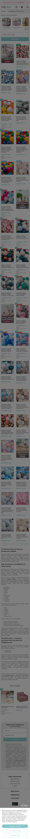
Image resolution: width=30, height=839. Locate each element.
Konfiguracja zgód (15, 835)
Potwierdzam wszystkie (15, 826)
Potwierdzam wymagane (15, 830)
